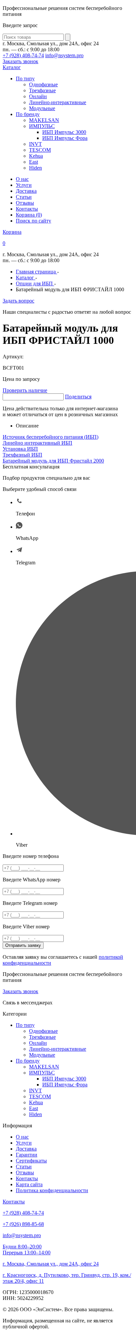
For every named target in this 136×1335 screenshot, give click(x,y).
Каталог (12, 67)
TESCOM (40, 150)
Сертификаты (31, 1160)
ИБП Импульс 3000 (64, 132)
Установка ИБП (20, 449)
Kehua (36, 156)
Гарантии (26, 1154)
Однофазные (43, 84)
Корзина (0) (29, 215)
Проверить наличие (25, 390)
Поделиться (78, 396)
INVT (35, 144)
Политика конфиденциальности (52, 1190)
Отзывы (25, 203)
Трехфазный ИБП (22, 455)
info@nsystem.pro (64, 55)
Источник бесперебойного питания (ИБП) (50, 437)
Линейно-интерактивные (57, 102)
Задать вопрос (18, 300)
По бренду (28, 114)
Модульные (42, 108)
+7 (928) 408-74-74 (23, 55)
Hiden (35, 168)
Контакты (27, 209)
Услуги (24, 185)
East (33, 162)
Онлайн (38, 96)
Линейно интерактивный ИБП (37, 443)
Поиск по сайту (33, 220)
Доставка (26, 191)
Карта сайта (29, 1184)
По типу (25, 78)
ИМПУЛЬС (42, 126)
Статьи (24, 197)
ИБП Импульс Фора (64, 138)
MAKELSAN (44, 120)
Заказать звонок (20, 61)
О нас (22, 179)
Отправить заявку (23, 945)
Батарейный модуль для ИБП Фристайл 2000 (53, 461)
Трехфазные (42, 90)
